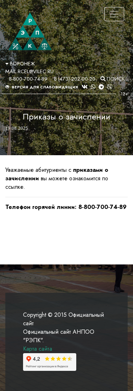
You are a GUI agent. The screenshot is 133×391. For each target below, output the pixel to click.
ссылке (14, 187)
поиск (115, 78)
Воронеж (22, 63)
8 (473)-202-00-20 (74, 78)
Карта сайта (37, 349)
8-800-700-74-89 (28, 78)
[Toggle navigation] (114, 14)
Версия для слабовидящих (44, 87)
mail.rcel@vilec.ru (29, 71)
